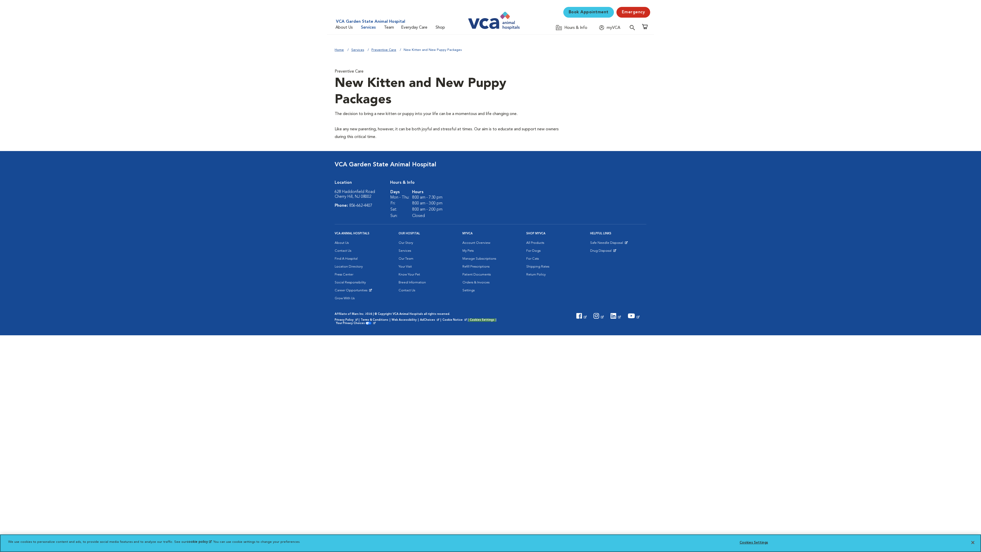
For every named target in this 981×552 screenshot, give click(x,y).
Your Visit (405, 266)
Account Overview (476, 243)
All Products (535, 243)
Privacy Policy (347, 320)
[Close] (972, 542)
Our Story (406, 243)
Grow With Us (345, 298)
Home (339, 50)
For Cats (532, 258)
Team (389, 28)
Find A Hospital (346, 258)
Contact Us (343, 250)
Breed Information (412, 282)
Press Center (344, 274)
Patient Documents (476, 274)
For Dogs (533, 250)
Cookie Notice (455, 320)
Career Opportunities (352, 291)
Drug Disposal (603, 252)
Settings (468, 290)
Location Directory (349, 266)
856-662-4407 (360, 206)
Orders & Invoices (475, 282)
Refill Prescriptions (475, 266)
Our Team (406, 258)
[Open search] (633, 27)
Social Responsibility (350, 282)
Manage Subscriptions (479, 258)
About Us (344, 28)
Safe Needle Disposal (607, 244)
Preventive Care (383, 50)
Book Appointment (589, 12)
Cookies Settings (482, 320)
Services (368, 28)
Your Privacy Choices (352, 323)
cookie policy (199, 542)
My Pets (468, 250)
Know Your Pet (409, 274)
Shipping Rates (537, 266)
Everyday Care (414, 28)
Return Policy (536, 274)
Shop (440, 28)
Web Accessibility (404, 320)
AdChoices (430, 320)
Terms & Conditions (374, 320)
